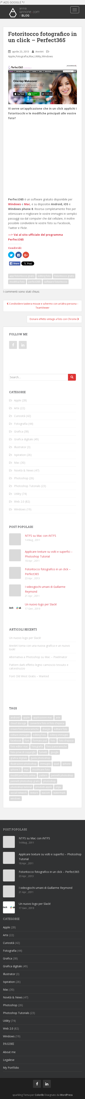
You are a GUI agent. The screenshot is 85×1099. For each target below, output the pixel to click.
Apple (11, 56)
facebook (15, 740)
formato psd (40, 740)
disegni (46, 729)
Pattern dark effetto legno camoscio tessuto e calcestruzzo (38, 666)
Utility (38, 56)
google (55, 752)
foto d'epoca (66, 740)
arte (58, 717)
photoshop (49, 781)
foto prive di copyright (23, 752)
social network (18, 792)
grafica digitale (18, 758)
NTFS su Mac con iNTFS (40, 536)
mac (26, 769)
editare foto (60, 729)
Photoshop (21, 478)
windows (15, 798)
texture (34, 792)
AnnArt (39, 51)
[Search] (72, 377)
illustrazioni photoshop (23, 763)
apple (26, 717)
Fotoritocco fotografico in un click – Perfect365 (49, 872)
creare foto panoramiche (24, 729)
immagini (45, 763)
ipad (56, 763)
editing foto (44, 276)
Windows (47, 56)
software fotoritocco (55, 281)
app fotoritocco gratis (21, 276)
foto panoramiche (56, 746)
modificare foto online (23, 775)
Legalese (8, 1060)
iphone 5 (15, 769)
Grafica (18, 431)
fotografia (37, 746)
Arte (16, 408)
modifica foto (17, 281)
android (15, 717)
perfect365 (34, 281)
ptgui (58, 787)
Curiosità (19, 416)
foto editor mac (19, 746)
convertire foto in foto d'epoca (47, 723)
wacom (46, 792)
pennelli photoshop (62, 775)
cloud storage (18, 723)
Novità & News (24, 470)
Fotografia (22, 56)
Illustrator (20, 447)
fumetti (43, 752)
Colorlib (39, 1095)
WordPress (66, 1095)
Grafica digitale (23, 439)
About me (9, 1052)
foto (53, 740)
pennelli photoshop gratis (25, 781)
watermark (59, 792)
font (27, 740)
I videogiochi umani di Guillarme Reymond (45, 888)
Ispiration (20, 455)
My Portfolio (11, 1067)
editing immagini (59, 735)
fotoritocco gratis (64, 276)
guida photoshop (40, 758)
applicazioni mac (42, 717)
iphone (67, 763)
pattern (43, 775)
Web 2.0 (19, 501)
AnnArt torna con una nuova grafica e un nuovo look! (39, 647)
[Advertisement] (42, 147)
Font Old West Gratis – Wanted (29, 676)
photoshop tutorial (21, 787)
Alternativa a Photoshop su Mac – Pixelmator (38, 657)
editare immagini (19, 735)
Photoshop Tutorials (27, 486)
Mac (31, 56)
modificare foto (41, 769)
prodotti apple (43, 787)
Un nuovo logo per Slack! (41, 604)
